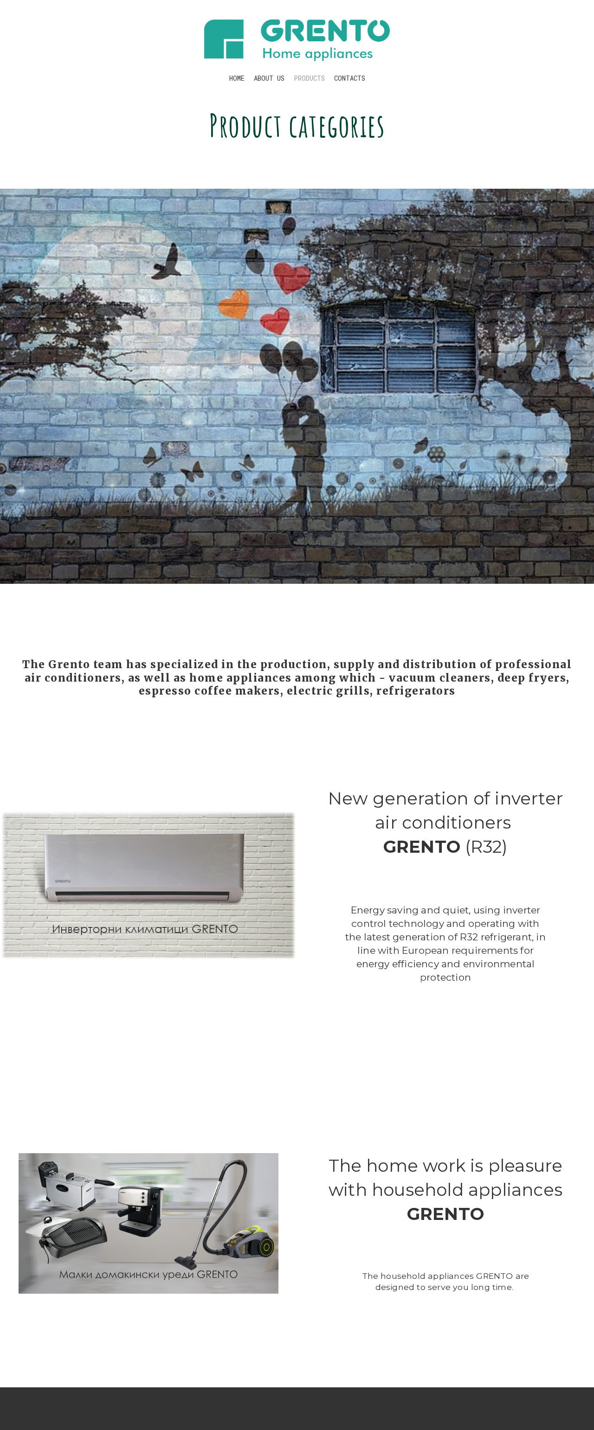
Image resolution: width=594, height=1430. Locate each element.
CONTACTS (349, 78)
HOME (237, 78)
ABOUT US (269, 78)
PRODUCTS (309, 78)
